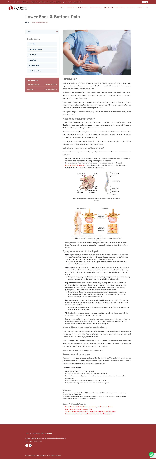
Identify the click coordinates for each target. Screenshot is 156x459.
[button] (151, 454)
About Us (69, 8)
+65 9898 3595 (14, 2)
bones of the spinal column (74, 165)
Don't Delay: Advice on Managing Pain (78, 409)
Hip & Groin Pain (35, 71)
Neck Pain (32, 60)
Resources (130, 8)
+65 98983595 (37, 441)
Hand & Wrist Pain (35, 49)
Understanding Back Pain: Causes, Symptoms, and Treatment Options (89, 407)
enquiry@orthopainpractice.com (74, 2)
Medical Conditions (82, 8)
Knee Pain (32, 44)
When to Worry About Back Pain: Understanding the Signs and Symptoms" (91, 412)
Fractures (32, 55)
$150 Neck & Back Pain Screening (114, 8)
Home (62, 8)
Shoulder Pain (34, 65)
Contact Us (140, 8)
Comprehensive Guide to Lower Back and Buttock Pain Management (88, 414)
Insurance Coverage (96, 8)
